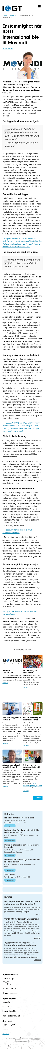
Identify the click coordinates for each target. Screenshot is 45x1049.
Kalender (9, 814)
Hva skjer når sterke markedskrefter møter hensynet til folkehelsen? (22, 902)
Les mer (5, 683)
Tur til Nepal (9, 874)
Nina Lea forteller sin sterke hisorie (20, 818)
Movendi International (8, 671)
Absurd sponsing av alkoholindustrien (32, 719)
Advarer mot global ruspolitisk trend (11, 766)
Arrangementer (10, 826)
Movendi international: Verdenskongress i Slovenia (22, 846)
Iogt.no (6, 15)
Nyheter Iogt (13, 15)
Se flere (37, 798)
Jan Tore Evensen (7, 49)
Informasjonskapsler (22, 1041)
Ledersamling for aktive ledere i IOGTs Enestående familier (21, 831)
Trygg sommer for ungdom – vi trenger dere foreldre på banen (20, 943)
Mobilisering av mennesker (30, 671)
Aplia (18, 1039)
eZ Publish (35, 1039)
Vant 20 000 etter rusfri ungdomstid (21, 919)
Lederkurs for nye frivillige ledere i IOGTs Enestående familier (22, 860)
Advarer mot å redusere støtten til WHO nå (31, 767)
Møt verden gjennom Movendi (11, 719)
